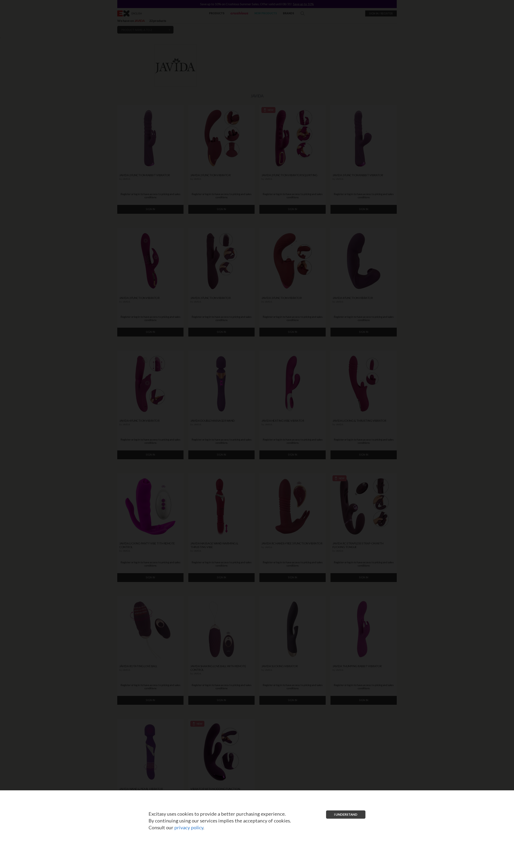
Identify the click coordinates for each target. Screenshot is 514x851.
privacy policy (188, 827)
